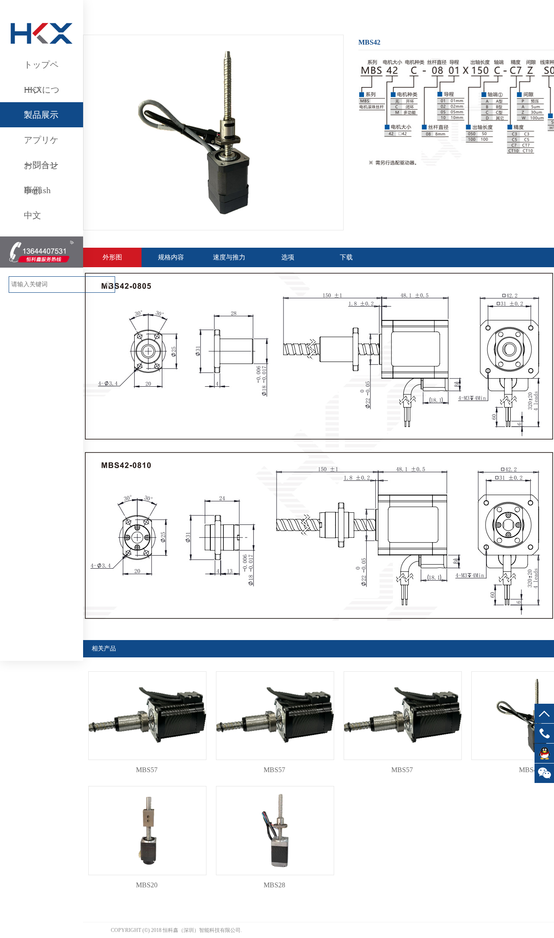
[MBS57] (147, 762)
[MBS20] (147, 877)
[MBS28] (275, 877)
